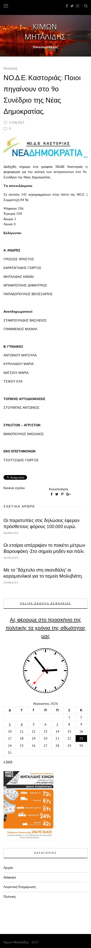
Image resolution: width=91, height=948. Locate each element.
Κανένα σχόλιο (14, 488)
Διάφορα (10, 877)
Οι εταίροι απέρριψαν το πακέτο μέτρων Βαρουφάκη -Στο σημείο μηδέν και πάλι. (44, 548)
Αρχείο (8, 868)
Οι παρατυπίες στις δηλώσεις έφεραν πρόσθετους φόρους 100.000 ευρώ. (42, 523)
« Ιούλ (8, 761)
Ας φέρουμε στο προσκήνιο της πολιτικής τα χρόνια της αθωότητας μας (46, 627)
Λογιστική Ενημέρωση (20, 887)
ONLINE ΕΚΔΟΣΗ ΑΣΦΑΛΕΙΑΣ (45, 603)
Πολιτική (10, 69)
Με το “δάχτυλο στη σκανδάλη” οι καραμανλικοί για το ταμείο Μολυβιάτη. (43, 573)
